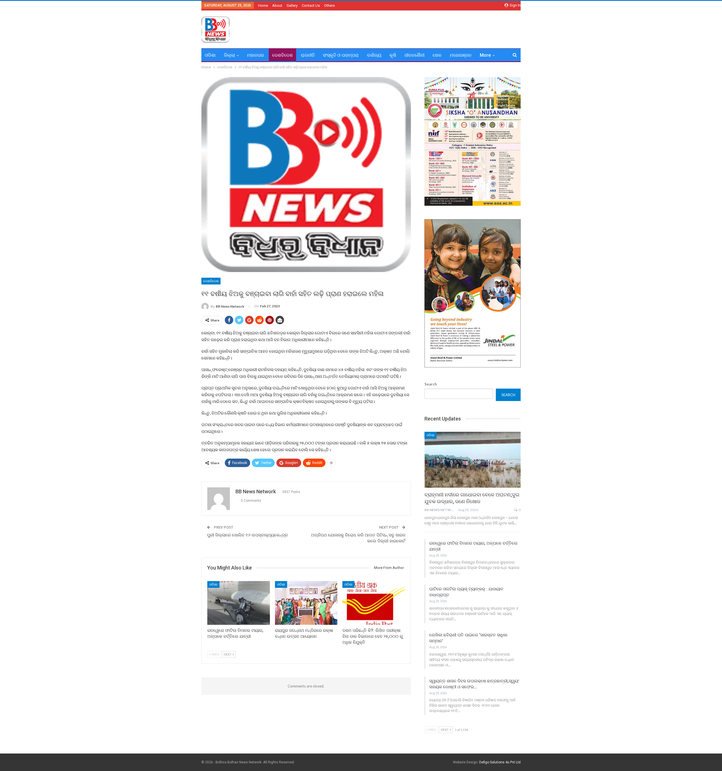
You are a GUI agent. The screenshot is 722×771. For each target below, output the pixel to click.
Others (329, 5)
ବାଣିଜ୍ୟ (374, 55)
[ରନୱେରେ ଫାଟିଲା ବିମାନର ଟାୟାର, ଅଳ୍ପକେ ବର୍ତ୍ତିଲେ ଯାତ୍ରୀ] (238, 603)
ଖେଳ (437, 55)
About (277, 5)
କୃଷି (392, 55)
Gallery (292, 5)
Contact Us (311, 5)
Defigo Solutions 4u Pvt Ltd (500, 762)
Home (263, 5)
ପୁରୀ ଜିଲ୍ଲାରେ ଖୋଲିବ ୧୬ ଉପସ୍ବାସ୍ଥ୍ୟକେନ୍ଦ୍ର (247, 535)
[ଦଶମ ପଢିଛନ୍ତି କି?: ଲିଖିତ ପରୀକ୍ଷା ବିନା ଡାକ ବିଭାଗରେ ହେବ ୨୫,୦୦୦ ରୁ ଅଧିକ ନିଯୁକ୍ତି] (373, 603)
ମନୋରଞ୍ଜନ (461, 55)
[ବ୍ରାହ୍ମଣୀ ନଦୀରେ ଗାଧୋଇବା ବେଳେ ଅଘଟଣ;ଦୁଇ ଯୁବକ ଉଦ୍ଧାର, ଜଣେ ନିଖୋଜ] (472, 460)
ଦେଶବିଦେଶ (282, 55)
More (485, 55)
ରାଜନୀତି (308, 55)
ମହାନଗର (255, 55)
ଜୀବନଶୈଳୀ (414, 55)
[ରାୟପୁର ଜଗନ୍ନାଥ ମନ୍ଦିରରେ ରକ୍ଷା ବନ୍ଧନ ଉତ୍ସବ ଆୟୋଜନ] (306, 603)
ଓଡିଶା (210, 55)
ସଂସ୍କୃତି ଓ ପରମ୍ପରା (341, 55)
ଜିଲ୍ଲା (229, 55)
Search (430, 384)
